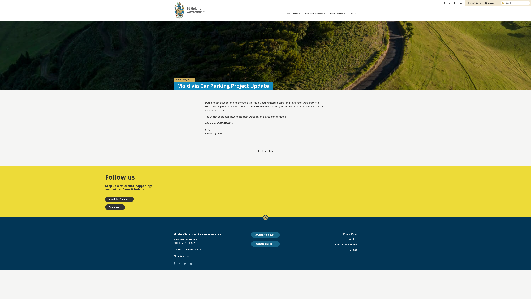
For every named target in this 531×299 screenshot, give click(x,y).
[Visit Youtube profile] (461, 3)
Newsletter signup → (119, 199)
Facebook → (115, 207)
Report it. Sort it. (474, 3)
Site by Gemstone (181, 256)
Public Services (336, 14)
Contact (353, 14)
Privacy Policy (350, 234)
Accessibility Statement (346, 244)
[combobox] (516, 3)
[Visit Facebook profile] (444, 3)
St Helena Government (314, 14)
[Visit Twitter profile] (449, 3)
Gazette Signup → (265, 244)
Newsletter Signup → (265, 235)
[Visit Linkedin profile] (455, 3)
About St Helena (291, 14)
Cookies (353, 239)
